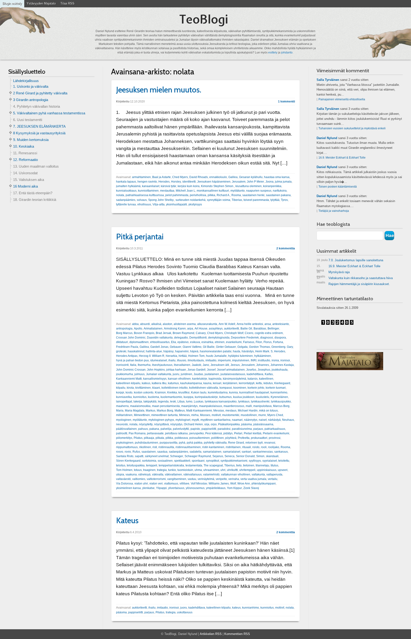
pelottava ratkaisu (176, 433)
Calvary (201, 333)
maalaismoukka (140, 406)
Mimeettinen (142, 415)
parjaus (258, 429)
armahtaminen (141, 177)
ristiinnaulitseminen (188, 447)
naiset (263, 419)
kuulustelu (262, 397)
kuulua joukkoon (243, 397)
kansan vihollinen (179, 378)
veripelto (221, 479)
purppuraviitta (168, 442)
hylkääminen (262, 356)
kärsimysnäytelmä (234, 378)
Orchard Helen (193, 424)
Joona (269, 181)
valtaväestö (123, 479)
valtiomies (138, 479)
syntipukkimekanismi (233, 460)
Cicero (249, 333)
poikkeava (181, 438)
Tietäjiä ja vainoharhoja (333, 211)
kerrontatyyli (246, 383)
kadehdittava (255, 374)
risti (154, 447)
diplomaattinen (139, 342)
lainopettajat (124, 401)
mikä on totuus (268, 410)
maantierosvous (234, 406)
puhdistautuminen (146, 442)
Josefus (251, 369)
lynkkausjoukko (281, 401)
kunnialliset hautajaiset (254, 392)
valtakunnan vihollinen (235, 474)
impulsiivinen (240, 360)
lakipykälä (150, 401)
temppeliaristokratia (171, 465)
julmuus (139, 374)
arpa (190, 328)
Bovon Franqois (144, 333)
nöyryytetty (146, 424)
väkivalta (157, 474)
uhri (222, 470)
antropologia (124, 328)
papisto (195, 429)
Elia (173, 342)
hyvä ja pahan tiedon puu (132, 360)
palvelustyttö (181, 429)
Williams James (219, 483)
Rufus (136, 451)
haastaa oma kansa (276, 177)
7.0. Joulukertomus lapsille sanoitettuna (350, 260)
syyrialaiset (269, 460)
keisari (217, 383)
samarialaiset (231, 451)
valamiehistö (211, 474)
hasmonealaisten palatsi (215, 351)
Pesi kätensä (213, 433)
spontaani (198, 460)
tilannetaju (262, 465)
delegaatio (181, 337)
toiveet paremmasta (256, 200)
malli (249, 406)
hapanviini (182, 351)
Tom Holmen (124, 470)
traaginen (149, 470)
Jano (206, 365)
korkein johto (256, 387)
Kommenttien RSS (237, 634)
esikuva (195, 342)
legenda (163, 401)
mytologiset (183, 419)
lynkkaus (244, 401)
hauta (236, 351)
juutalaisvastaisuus (232, 374)
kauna (207, 383)
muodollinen (249, 415)
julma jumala (283, 181)
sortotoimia (149, 460)
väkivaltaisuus (192, 474)
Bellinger (273, 328)
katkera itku (159, 383)
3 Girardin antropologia (30, 100)
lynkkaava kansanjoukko (221, 401)
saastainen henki (253, 195)
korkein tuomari (276, 387)
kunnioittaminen (148, 190)
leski (173, 401)
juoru (176, 374)
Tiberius (229, 465)
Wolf (233, 483)
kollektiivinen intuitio (174, 387)
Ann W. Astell (227, 324)
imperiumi (224, 360)
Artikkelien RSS (211, 634)
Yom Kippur (234, 488)
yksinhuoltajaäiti (176, 204)
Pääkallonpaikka (229, 424)
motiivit (216, 415)
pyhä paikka (194, 442)
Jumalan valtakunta (158, 374)
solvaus (142, 200)
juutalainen (212, 374)
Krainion (160, 392)
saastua (162, 451)
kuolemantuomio (171, 397)
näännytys (250, 419)
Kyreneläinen (279, 397)
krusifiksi (184, 392)
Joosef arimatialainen (231, 369)
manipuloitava (262, 406)
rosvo (119, 451)
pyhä (182, 442)
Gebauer (175, 347)
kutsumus (225, 397)
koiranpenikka (272, 186)
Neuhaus (288, 419)
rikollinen (145, 447)
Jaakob (196, 365)
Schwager (176, 456)
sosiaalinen (165, 460)
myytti (195, 419)
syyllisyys (255, 460)
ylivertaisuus (176, 488)
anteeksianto (280, 324)
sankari (246, 451)
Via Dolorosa (124, 483)
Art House (201, 328)
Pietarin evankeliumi (276, 433)
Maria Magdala (134, 410)
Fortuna (278, 342)
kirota (130, 387)
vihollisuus (144, 204)
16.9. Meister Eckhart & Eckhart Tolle (342, 157)
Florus (268, 342)
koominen (239, 387)
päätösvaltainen (126, 429)
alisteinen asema (185, 324)
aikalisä (156, 324)
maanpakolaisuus (210, 406)
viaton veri (156, 483)
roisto (255, 447)
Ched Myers (180, 177)
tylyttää (274, 200)
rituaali (246, 447)
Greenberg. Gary (282, 347)
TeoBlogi (203, 19)
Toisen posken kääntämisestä (337, 186)
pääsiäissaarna (263, 424)
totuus (138, 470)
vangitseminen (176, 479)
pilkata (160, 438)
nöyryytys (176, 424)
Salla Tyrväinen (328, 80)
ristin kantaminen (213, 447)
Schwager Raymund (198, 456)
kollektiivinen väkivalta (203, 387)
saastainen (149, 451)
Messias (218, 410)
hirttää (183, 356)
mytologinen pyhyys (161, 419)
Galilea (233, 177)
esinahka (207, 342)
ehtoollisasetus (160, 342)
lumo (189, 401)
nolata (120, 195)
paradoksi (224, 429)
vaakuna (131, 474)
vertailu (272, 479)
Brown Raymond (183, 333)
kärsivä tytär (168, 186)
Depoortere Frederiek (245, 337)
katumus (173, 383)
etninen (220, 342)
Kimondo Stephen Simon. (217, 186)
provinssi (274, 438)
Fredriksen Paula (127, 347)
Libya (181, 401)
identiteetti (189, 181)
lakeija (137, 401)
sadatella (195, 451)
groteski (121, 351)
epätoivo (183, 342)
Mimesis (184, 415)
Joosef (211, 369)
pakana (154, 429)
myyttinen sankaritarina (215, 419)
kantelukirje (199, 378)
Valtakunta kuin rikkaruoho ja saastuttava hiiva (355, 279)
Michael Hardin (248, 410)
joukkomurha (124, 374)
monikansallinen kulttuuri (213, 190)
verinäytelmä (206, 479)
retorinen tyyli (254, 442)
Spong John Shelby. (161, 200)
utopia (120, 474)
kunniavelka (124, 397)
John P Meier (255, 181)
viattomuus (171, 483)
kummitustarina (218, 392)
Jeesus (235, 365)
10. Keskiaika (23, 146)
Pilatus (138, 438)
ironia (275, 360)
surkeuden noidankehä (191, 200)
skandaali (272, 456)
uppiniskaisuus (266, 470)
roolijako (273, 447)
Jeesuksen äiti (219, 365)
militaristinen (124, 415)
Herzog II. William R (151, 356)
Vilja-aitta (158, 204)
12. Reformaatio (25, 160)
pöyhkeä (230, 438)
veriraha (233, 479)
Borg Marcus (124, 333)
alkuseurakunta (207, 324)
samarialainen (212, 451)
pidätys (228, 433)
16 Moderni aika (25, 186)
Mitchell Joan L (185, 190)
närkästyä (274, 419)
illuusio (181, 360)
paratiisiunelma (242, 429)
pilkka (211, 195)
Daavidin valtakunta (160, 337)
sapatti (139, 456)
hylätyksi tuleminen (240, 356)
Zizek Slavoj (251, 488)
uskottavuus (184, 612)
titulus (274, 465)
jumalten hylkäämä (128, 186)
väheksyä (144, 474)
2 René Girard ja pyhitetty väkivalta (40, 93)
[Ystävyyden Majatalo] (350, 361)
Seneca (230, 456)
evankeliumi (234, 342)
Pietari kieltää (252, 433)
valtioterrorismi (156, 479)
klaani (156, 387)
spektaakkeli (182, 460)
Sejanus (217, 456)
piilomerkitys (124, 438)
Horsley (176, 181)
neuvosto (122, 424)
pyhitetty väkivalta (215, 442)
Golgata (242, 347)
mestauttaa (167, 190)
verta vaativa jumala (253, 479)
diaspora (280, 337)
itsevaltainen (182, 365)
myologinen (123, 419)
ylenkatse (148, 488)
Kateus (127, 520)
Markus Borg (165, 410)
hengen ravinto (147, 181)
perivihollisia (198, 195)
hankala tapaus (126, 181)
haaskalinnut (136, 351)
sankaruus (281, 451)
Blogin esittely (12, 3)
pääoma (246, 424)
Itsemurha (144, 365)
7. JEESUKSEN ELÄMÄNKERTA (39, 126)
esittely (272, 52)
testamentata (194, 465)
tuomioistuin (185, 470)
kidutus (268, 383)
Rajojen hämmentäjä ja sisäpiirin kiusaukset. (359, 284)
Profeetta (244, 438)
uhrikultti (232, 470)
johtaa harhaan (176, 369)
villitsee (184, 483)
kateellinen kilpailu (128, 383)
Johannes (262, 365)
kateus (146, 383)
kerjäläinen (230, 383)
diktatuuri (122, 342)
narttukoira (280, 190)
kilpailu (120, 387)
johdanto (287, 52)
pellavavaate (155, 433)
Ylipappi (161, 488)
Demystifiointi (198, 337)
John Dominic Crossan (131, 369)
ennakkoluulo (218, 177)
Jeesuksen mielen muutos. (158, 89)
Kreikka (172, 392)
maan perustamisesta (166, 406)
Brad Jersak (163, 333)
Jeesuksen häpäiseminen (213, 181)
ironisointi (122, 365)
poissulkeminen (199, 438)
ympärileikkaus (215, 488)
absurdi (145, 324)
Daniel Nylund (327, 138)
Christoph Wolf (233, 333)
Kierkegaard (282, 383)
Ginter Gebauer (226, 347)
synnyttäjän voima (218, 200)
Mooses (205, 415)
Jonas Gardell (196, 369)
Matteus (180, 410)
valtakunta (258, 474)
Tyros (284, 200)
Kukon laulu (198, 392)
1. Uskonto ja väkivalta (30, 86)
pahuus (143, 429)
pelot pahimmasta (176, 195)
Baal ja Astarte (161, 177)
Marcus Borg (281, 406)
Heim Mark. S (264, 351)
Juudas (198, 374)
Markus (150, 410)
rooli (264, 447)
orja (206, 424)
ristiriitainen (233, 447)
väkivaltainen (173, 474)
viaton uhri (141, 483)
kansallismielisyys (154, 378)
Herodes (164, 181)
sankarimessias (263, 451)
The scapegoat (213, 465)
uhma (198, 470)
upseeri (283, 470)
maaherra (122, 406)
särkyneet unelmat (157, 456)
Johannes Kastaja (282, 365)
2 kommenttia (285, 248)
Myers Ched (275, 415)
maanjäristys (189, 406)
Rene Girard (236, 442)
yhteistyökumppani (263, 483)
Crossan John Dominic (131, 337)
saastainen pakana (278, 195)
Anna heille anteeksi (250, 324)
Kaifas (269, 374)
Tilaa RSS (67, 3)
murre (262, 415)
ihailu (172, 360)
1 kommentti (286, 101)
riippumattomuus (127, 447)
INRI (253, 360)
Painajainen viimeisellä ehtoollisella (341, 99)
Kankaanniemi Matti (129, 378)
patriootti (121, 433)
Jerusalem (238, 181)
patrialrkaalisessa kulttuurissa (145, 195)
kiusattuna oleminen (248, 186)
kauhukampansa (191, 383)
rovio (128, 451)
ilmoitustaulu (196, 360)
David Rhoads (198, 177)
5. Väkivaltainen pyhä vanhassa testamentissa (49, 113)
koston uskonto (143, 392)
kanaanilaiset (150, 186)
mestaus (230, 410)
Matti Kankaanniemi (199, 410)
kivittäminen (143, 387)
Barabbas (260, 328)
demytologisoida (219, 337)
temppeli (151, 465)
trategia (162, 470)
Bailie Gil (246, 328)
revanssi (269, 442)
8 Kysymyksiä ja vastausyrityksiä (39, 133)
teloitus (120, 465)
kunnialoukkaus (126, 190)
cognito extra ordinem (269, 333)
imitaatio (211, 360)
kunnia (233, 392)
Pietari (238, 433)
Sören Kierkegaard (128, 460)
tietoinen (248, 465)
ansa (267, 324)
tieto (239, 465)
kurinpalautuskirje (206, 397)
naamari (237, 419)
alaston (167, 324)
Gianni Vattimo (192, 347)
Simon (260, 456)
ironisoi (285, 360)
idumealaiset (158, 360)
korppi (120, 392)
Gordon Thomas (259, 347)
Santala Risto (124, 456)
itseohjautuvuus (162, 365)
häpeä (194, 351)
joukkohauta (280, 369)
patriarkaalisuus (274, 429)
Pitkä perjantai (140, 236)
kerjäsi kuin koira (189, 186)
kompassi (226, 387)
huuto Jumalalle (216, 356)
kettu (259, 383)
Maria (119, 410)
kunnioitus (140, 397)
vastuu (192, 479)
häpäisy (168, 351)
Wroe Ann (243, 483)
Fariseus (248, 342)
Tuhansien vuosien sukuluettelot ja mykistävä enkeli (352, 128)
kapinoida (215, 378)
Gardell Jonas (159, 347)
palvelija (166, 429)
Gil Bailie (209, 347)
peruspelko (196, 433)
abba (135, 324)
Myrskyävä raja (333, 273)
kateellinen (266, 378)
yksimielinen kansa (128, 488)
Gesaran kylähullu (251, 177)
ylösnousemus (195, 488)
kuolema (153, 397)
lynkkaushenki (260, 401)
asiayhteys (216, 328)
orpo (214, 424)
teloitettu (283, 460)
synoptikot (212, 460)
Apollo (138, 328)
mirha (195, 415)
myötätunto (237, 190)
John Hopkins (156, 369)
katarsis (253, 378)
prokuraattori (259, 438)
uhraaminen (211, 470)
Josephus (264, 369)
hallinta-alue (154, 351)
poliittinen (217, 438)
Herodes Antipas (126, 356)
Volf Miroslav (199, 483)
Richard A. (223, 195)
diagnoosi (266, 337)
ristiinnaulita (166, 447)
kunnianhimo (278, 392)
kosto (129, 392)
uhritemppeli (247, 470)
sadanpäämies (125, 200)
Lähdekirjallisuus (26, 81)
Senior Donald (245, 456)
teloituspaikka (136, 465)
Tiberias (237, 200)
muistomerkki (230, 415)
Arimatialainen (153, 328)
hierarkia (171, 356)
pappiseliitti (208, 429)
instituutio (264, 360)
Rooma (236, 195)
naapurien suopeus (258, 190)
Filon (259, 342)
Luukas (198, 401)
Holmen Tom (196, 356)
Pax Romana (137, 433)
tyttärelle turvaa (126, 204)
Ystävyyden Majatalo (41, 3)
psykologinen (124, 442)
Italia (133, 365)
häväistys (248, 351)
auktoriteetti (231, 328)
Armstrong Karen (175, 328)
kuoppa (188, 397)
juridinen (186, 374)
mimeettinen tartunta (164, 415)
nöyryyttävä (161, 424)
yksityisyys (195, 204)
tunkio (172, 470)
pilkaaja (149, 438)
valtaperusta (274, 474)
